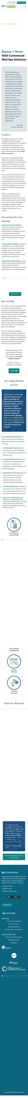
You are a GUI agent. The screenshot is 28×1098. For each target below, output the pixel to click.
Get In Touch (21, 2)
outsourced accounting (13, 921)
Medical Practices (13, 940)
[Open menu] (25, 7)
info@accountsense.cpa (9, 891)
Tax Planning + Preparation (13, 929)
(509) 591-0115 (7, 888)
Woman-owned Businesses (13, 937)
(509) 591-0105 (7, 886)
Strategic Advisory (13, 927)
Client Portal (12, 2)
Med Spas (14, 943)
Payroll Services (14, 924)
